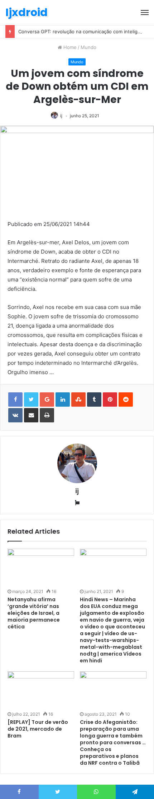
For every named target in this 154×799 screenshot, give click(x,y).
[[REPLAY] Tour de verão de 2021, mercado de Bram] (41, 690)
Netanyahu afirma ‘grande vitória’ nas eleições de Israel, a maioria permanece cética (34, 613)
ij (61, 115)
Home (69, 47)
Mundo (88, 47)
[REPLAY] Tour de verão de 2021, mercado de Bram (38, 729)
